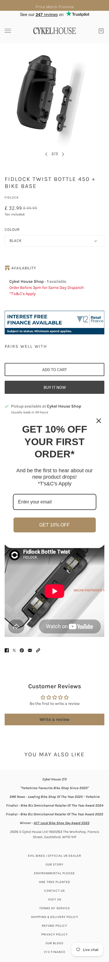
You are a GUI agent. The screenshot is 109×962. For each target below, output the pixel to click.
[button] (38, 650)
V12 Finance (54, 952)
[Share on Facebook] (6, 650)
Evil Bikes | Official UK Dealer (54, 855)
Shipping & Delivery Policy (54, 917)
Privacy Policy (54, 934)
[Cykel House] (54, 31)
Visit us (54, 899)
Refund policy (54, 925)
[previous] (46, 153)
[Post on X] (14, 650)
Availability (23, 268)
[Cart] (101, 31)
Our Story (54, 864)
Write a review (54, 719)
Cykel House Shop (64, 406)
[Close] (99, 421)
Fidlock (12, 197)
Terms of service (54, 908)
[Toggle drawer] (8, 31)
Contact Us (54, 890)
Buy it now (55, 387)
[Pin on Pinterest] (22, 650)
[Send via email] (30, 650)
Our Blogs (54, 943)
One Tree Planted (54, 882)
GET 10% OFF (54, 525)
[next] (63, 153)
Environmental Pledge (54, 873)
